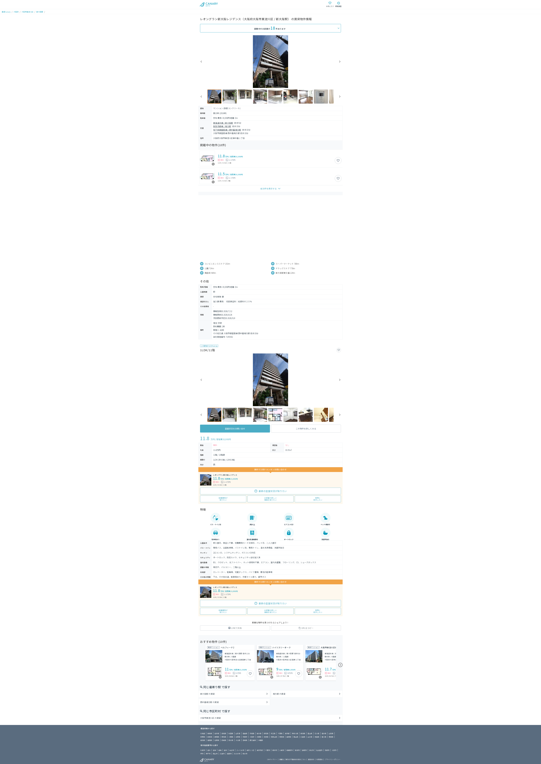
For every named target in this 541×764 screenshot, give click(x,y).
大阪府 (16, 12)
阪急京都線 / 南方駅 (222, 126)
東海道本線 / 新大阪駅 (223, 122)
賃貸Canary (6, 12)
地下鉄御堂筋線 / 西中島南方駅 (227, 129)
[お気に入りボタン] (338, 160)
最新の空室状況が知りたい (273, 491)
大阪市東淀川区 (27, 12)
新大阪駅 (39, 12)
